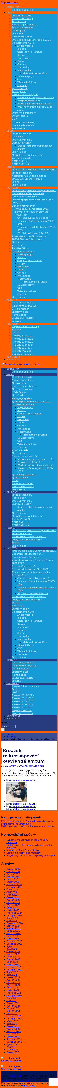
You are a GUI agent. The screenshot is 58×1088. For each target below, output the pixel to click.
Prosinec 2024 (14, 913)
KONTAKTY (12, 359)
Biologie (21, 49)
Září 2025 (11, 892)
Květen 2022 (13, 980)
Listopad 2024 (14, 915)
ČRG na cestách (20, 308)
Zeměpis (22, 85)
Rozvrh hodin (19, 136)
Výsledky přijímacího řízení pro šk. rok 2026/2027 (32, 561)
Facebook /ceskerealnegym (11, 1059)
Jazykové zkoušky (22, 158)
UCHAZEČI (12, 188)
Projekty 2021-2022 (22, 338)
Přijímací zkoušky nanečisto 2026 (30, 209)
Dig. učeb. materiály (22, 354)
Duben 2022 (13, 982)
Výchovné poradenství (24, 113)
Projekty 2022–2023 (23, 335)
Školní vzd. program (22, 27)
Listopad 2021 (14, 995)
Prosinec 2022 (14, 967)
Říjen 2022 (12, 972)
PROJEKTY (12, 324)
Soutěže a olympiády (23, 318)
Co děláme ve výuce (23, 43)
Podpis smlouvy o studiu (25, 196)
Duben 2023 (13, 956)
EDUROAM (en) (20, 164)
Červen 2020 (13, 1026)
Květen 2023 (13, 954)
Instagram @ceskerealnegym (11, 1067)
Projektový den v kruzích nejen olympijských (30, 855)
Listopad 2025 (14, 887)
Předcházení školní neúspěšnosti (35, 103)
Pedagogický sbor (22, 36)
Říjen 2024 (12, 918)
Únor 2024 (12, 936)
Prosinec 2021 (14, 993)
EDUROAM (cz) (20, 161)
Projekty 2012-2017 (22, 348)
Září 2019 (11, 1047)
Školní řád (17, 33)
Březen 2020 (13, 1031)
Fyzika (20, 61)
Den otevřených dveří (23, 206)
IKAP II (15, 332)
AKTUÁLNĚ (12, 7)
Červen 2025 (13, 897)
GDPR (15, 119)
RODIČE (10, 167)
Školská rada (19, 21)
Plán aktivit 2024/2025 (24, 305)
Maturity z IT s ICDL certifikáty (22, 850)
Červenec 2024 (14, 923)
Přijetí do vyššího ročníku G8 (32, 233)
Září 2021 (11, 1000)
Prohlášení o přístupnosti (15, 1081)
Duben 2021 (12, 1008)
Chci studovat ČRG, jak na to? (28, 193)
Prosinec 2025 (14, 884)
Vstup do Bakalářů (22, 133)
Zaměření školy (20, 248)
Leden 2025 (12, 910)
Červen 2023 (13, 951)
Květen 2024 (13, 928)
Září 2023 (11, 949)
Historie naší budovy (23, 122)
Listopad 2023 (14, 944)
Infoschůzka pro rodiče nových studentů (34, 169)
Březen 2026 (13, 876)
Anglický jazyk (25, 46)
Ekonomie (23, 58)
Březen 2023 (13, 959)
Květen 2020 (13, 1029)
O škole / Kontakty (22, 15)
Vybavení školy (20, 88)
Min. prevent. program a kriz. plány (35, 97)
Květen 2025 (13, 900)
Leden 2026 (12, 882)
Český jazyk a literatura (29, 52)
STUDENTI (12, 131)
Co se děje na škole (22, 302)
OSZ (19, 79)
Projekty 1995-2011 (22, 351)
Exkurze (16, 321)
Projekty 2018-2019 (22, 345)
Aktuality (29, 765)
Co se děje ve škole (22, 10)
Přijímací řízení (20, 215)
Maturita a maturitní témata (27, 155)
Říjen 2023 (12, 946)
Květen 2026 (13, 871)
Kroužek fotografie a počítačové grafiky (34, 508)
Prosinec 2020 (14, 1016)
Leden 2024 (13, 938)
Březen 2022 (13, 985)
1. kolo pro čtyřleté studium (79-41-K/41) (36, 583)
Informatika (23, 67)
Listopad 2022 (14, 969)
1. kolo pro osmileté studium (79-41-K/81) (36, 589)
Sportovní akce (20, 312)
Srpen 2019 (12, 1049)
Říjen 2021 (11, 998)
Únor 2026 (12, 879)
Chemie (21, 64)
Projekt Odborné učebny (25, 326)
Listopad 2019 (14, 1042)
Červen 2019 (13, 1052)
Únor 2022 (12, 987)
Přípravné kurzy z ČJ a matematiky (31, 212)
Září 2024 (11, 920)
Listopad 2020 (14, 1018)
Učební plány (19, 30)
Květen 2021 (13, 1005)
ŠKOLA (10, 12)
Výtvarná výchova (27, 82)
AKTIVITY (11, 300)
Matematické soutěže (35, 73)
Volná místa (18, 128)
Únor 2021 (11, 1013)
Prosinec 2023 (14, 941)
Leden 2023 (12, 964)
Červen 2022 (13, 977)
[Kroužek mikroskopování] (21, 780)
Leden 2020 (13, 1036)
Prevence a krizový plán (25, 94)
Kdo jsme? (18, 245)
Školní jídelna (19, 91)
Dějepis (21, 55)
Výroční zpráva (20, 116)
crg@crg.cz (15, 1076)
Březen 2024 (13, 933)
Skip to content (9, 2)
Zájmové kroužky (21, 143)
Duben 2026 (13, 874)
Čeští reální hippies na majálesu (23, 853)
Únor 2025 (12, 907)
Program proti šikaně (28, 100)
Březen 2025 (13, 905)
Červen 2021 (13, 1003)
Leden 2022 (12, 990)
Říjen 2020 (12, 1021)
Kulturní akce (19, 315)
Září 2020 (11, 1024)
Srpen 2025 (12, 895)
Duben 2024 (13, 931)
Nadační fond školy (22, 18)
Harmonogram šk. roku (24, 24)
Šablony (16, 329)
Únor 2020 (12, 1034)
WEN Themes (28, 1085)
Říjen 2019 (11, 1044)
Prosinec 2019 (14, 1039)
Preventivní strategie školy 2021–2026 (35, 470)
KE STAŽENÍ (13, 357)
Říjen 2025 (12, 889)
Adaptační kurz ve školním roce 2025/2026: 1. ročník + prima (29, 538)
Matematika (24, 70)
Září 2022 (11, 975)
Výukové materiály (22, 140)
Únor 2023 (12, 962)
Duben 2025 (13, 902)
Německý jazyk (25, 76)
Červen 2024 (13, 925)
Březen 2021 (13, 1011)
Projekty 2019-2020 (22, 341)
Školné (15, 182)
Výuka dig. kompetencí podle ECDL (31, 40)
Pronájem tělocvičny (23, 125)
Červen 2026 (13, 869)
